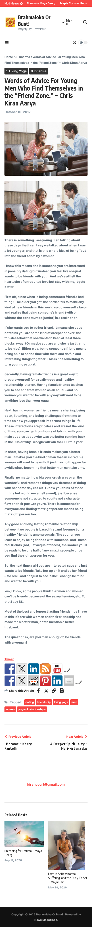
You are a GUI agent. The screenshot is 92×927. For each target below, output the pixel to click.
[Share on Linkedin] (57, 680)
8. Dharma (22, 57)
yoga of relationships (32, 709)
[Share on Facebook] (9, 680)
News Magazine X (46, 919)
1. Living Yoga (16, 71)
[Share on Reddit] (33, 680)
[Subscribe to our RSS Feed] (45, 668)
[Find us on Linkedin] (33, 668)
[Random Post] (74, 42)
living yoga (61, 702)
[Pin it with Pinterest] (45, 680)
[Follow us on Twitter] (21, 668)
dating (29, 702)
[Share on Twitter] (21, 680)
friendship (44, 702)
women (10, 709)
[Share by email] (69, 680)
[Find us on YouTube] (57, 668)
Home (8, 57)
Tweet (9, 659)
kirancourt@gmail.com (46, 784)
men (74, 702)
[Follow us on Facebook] (9, 668)
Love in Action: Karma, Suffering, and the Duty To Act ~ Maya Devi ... (67, 878)
